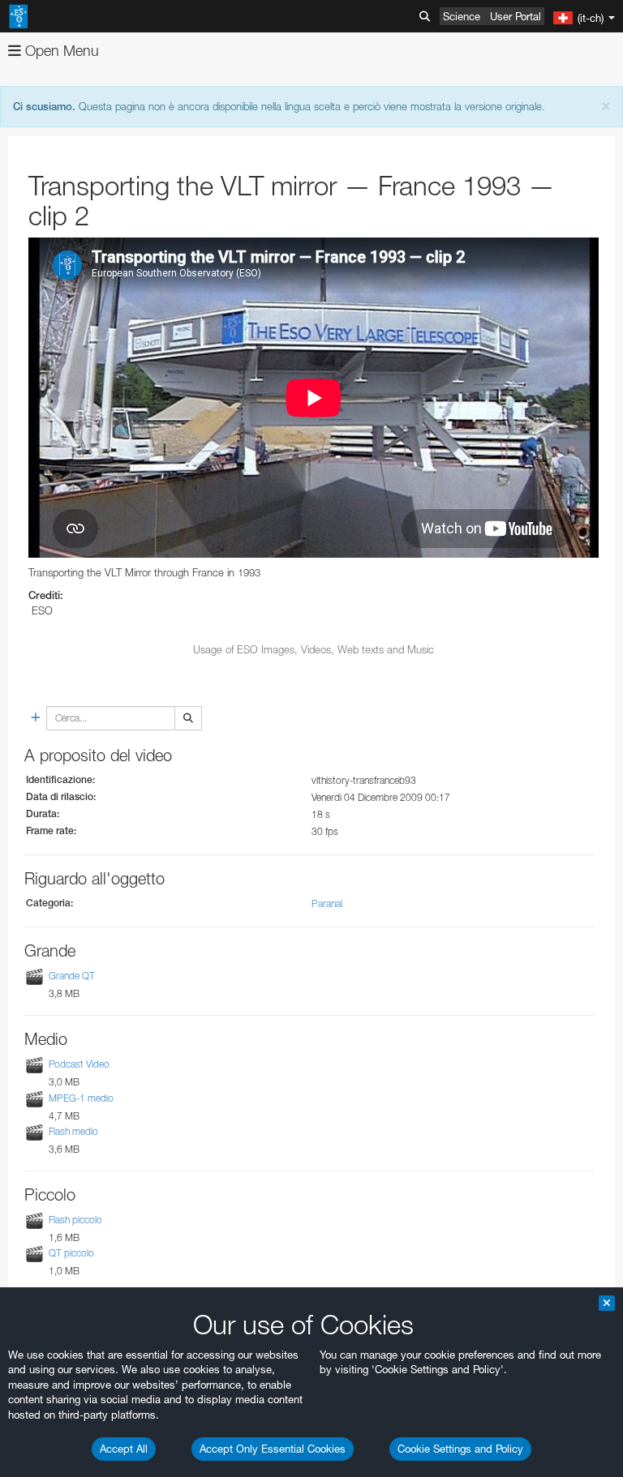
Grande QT (72, 976)
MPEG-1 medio (81, 1098)
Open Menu (60, 50)
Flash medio (73, 1131)
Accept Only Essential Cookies (273, 1448)
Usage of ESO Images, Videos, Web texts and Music (313, 649)
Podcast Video (79, 1064)
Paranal (327, 903)
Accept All (124, 1448)
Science (461, 16)
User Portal (515, 16)
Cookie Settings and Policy (460, 1448)
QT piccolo (71, 1253)
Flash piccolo (75, 1220)
